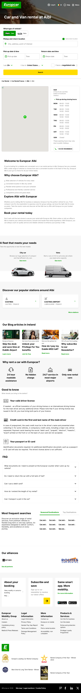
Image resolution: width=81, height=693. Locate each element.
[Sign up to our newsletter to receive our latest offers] (47, 601)
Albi (28, 81)
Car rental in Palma (71, 520)
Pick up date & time (11, 51)
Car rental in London (62, 524)
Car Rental (5, 81)
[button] (25, 117)
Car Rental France (17, 81)
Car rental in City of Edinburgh (43, 529)
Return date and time (50, 51)
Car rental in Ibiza (43, 524)
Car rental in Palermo (52, 524)
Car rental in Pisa (43, 520)
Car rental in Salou (62, 520)
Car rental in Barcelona (52, 520)
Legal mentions (28, 688)
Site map (19, 688)
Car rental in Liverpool (71, 524)
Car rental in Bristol (52, 529)
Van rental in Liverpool (62, 529)
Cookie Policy (41, 688)
